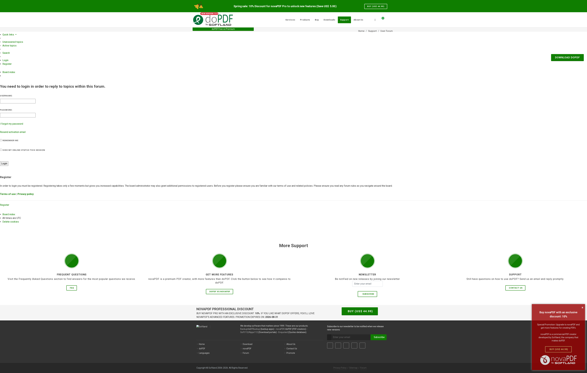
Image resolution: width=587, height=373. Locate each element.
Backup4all (245, 329)
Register (4, 204)
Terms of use (8, 194)
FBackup (256, 329)
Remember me (10, 140)
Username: (6, 96)
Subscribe (367, 294)
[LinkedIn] (346, 345)
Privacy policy (26, 194)
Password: (6, 110)
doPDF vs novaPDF (219, 292)
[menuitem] (12, 41)
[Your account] (386, 19)
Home (202, 344)
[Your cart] (381, 19)
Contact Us (515, 288)
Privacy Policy (340, 368)
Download (247, 344)
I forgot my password (11, 123)
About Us (290, 344)
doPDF (202, 348)
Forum (246, 353)
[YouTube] (354, 345)
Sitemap (353, 368)
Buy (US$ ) (375, 6)
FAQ (72, 288)
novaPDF (280, 329)
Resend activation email (13, 132)
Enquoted (283, 332)
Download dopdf (567, 57)
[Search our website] (391, 19)
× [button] (582, 307)
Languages (204, 353)
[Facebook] (330, 345)
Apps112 (253, 332)
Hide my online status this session (23, 150)
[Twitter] (338, 345)
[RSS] (362, 345)
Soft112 (244, 332)
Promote (290, 353)
